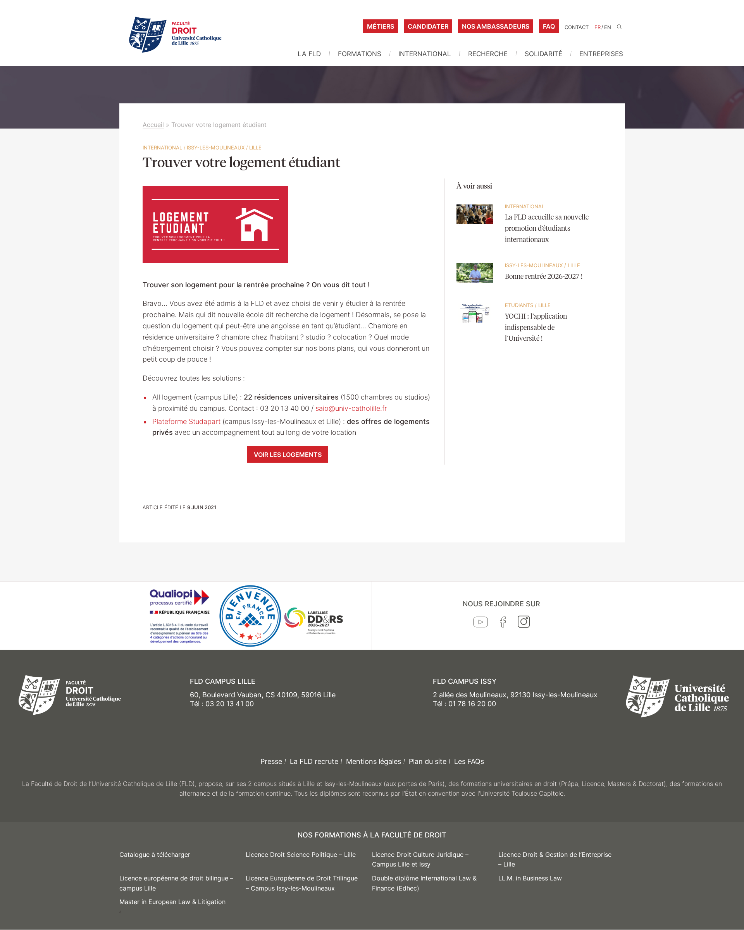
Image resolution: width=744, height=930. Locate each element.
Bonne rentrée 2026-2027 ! (543, 276)
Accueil (153, 125)
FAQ (549, 26)
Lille (255, 147)
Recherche (488, 54)
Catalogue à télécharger (154, 854)
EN (607, 27)
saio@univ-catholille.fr (351, 408)
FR (597, 27)
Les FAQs (469, 761)
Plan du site (427, 761)
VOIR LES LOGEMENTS (288, 454)
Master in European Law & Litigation (172, 902)
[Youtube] (480, 623)
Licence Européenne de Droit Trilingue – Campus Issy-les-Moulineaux (302, 883)
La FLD (309, 54)
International (424, 54)
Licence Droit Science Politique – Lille (301, 854)
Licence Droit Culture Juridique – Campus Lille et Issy (420, 859)
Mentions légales (373, 761)
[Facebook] (503, 623)
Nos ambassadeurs (495, 26)
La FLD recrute (314, 761)
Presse (271, 761)
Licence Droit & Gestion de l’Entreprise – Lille (554, 859)
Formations (359, 54)
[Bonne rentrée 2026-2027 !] (474, 287)
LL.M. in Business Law (530, 878)
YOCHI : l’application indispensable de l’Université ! (536, 328)
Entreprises (601, 54)
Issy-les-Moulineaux (216, 147)
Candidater (428, 26)
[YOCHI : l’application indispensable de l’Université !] (474, 326)
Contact (577, 27)
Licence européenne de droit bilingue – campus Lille (176, 883)
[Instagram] (524, 623)
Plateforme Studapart (186, 421)
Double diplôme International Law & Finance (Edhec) (424, 883)
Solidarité (543, 54)
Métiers (380, 26)
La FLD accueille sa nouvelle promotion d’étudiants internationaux (547, 229)
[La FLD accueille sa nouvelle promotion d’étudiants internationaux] (474, 228)
